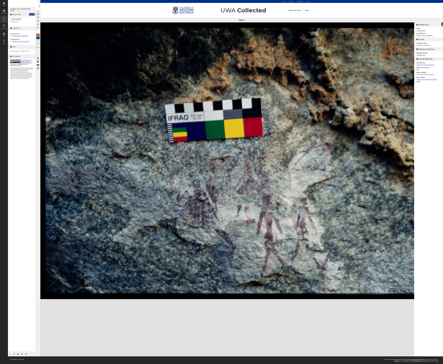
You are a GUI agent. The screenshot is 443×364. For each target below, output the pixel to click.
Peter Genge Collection (20, 36)
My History (4, 28)
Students (300, 1)
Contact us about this (38, 65)
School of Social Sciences (21, 41)
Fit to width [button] (38, 21)
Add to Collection (38, 61)
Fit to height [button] (38, 24)
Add (31, 14)
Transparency (421, 30)
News (283, 1)
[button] (38, 37)
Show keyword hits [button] (38, 51)
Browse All (4, 13)
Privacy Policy (13, 359)
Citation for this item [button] (38, 68)
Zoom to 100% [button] (38, 31)
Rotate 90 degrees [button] (38, 28)
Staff (307, 1)
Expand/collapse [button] (442, 24)
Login (4, 36)
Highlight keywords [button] (38, 54)
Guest (298, 10)
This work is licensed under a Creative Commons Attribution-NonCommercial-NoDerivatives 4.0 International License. (21, 62)
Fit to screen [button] (38, 17)
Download (38, 58)
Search (4, 21)
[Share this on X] (10, 352)
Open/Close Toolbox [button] (39, 4)
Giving (291, 1)
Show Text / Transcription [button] (38, 47)
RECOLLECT (397, 361)
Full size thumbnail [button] (38, 14)
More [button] (4, 44)
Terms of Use (21, 359)
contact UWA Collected (416, 359)
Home (4, 5)
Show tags (15, 19)
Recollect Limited (418, 361)
